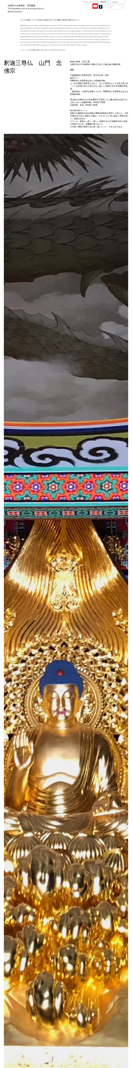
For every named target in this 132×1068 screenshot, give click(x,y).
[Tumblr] (100, 7)
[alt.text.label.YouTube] (95, 6)
